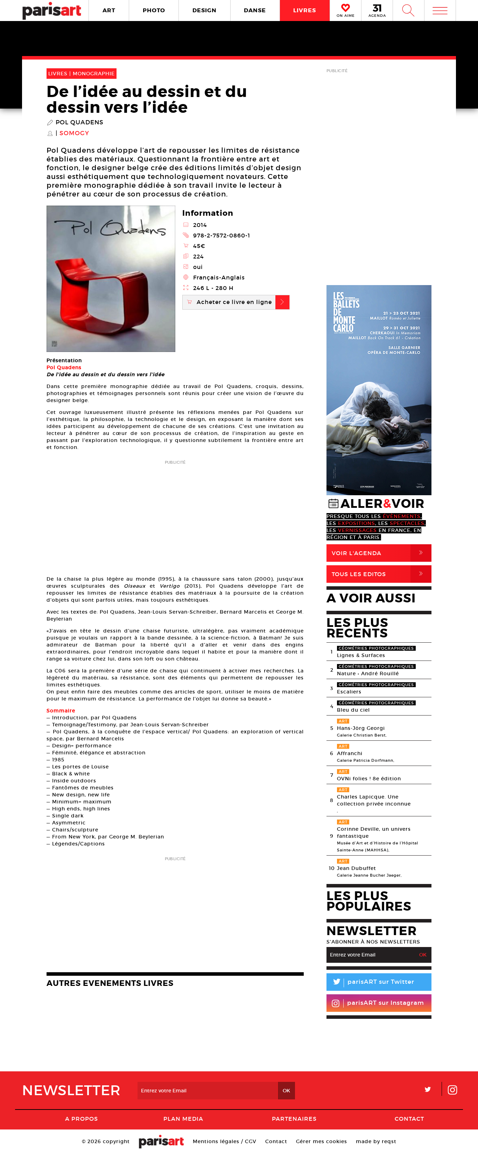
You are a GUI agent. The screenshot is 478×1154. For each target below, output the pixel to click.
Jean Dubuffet (356, 868)
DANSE (255, 10)
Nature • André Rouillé (368, 673)
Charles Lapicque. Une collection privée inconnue (374, 800)
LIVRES (304, 10)
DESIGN (204, 10)
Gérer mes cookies (321, 1141)
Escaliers (349, 692)
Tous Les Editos (379, 574)
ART (109, 10)
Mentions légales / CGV (224, 1141)
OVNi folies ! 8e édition (369, 778)
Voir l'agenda (379, 553)
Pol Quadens (80, 122)
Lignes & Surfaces (361, 655)
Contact (409, 1118)
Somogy (74, 133)
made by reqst (376, 1141)
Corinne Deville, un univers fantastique (374, 832)
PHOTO (154, 10)
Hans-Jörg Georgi (361, 728)
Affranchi (350, 753)
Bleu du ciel (353, 710)
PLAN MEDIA (183, 1118)
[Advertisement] (175, 516)
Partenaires (294, 1118)
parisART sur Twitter (373, 983)
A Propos (81, 1118)
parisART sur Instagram (385, 1003)
